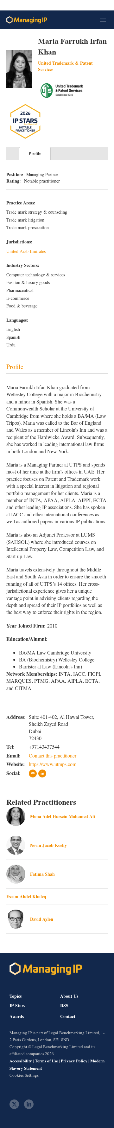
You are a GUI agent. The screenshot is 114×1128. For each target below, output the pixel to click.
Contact (67, 1016)
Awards (17, 1016)
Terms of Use (46, 1061)
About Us (69, 996)
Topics (16, 996)
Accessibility (21, 1061)
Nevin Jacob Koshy (48, 845)
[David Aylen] (15, 919)
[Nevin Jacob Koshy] (15, 845)
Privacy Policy (74, 1061)
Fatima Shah (42, 874)
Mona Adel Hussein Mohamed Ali (62, 816)
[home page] (26, 19)
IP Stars (17, 1005)
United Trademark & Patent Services (65, 66)
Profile (34, 153)
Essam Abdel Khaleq (26, 896)
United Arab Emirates (26, 251)
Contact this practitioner (52, 755)
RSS (64, 1005)
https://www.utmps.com (52, 764)
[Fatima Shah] (15, 874)
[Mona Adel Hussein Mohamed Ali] (15, 816)
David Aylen (41, 919)
